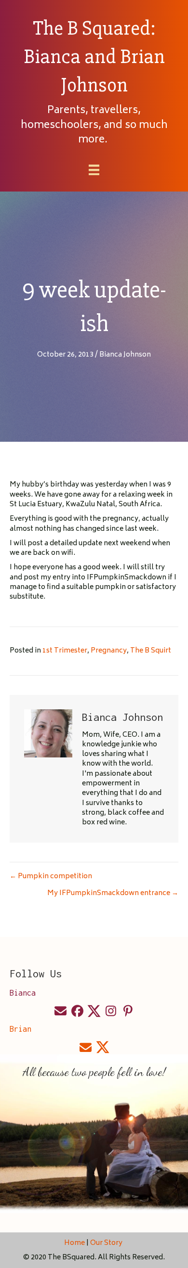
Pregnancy (109, 651)
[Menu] (94, 170)
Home (74, 1243)
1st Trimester (64, 651)
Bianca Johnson (125, 355)
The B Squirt (150, 651)
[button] (60, 1011)
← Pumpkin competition (51, 877)
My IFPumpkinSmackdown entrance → (112, 893)
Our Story (107, 1243)
